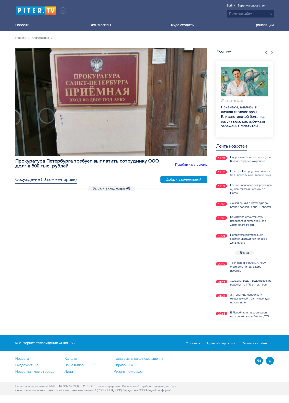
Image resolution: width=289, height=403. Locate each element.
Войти (231, 5)
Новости (22, 25)
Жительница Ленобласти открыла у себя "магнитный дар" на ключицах (250, 298)
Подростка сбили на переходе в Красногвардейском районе (250, 159)
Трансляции (264, 25)
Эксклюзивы (100, 25)
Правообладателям (221, 343)
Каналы (70, 359)
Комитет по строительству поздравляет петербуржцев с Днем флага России (248, 220)
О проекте (193, 343)
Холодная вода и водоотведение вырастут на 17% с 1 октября (250, 282)
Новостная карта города (34, 372)
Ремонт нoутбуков (128, 372)
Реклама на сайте (254, 343)
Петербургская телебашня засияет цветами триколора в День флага (248, 238)
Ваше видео (74, 365)
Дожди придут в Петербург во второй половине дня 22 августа (250, 205)
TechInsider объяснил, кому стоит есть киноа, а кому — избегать (248, 266)
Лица (68, 372)
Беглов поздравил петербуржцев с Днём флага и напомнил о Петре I (251, 189)
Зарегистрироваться (252, 5)
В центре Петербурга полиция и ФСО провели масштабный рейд (250, 173)
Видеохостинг (26, 365)
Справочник (123, 365)
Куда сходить (182, 25)
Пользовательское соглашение (138, 359)
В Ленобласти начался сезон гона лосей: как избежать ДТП (249, 314)
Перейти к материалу (191, 164)
